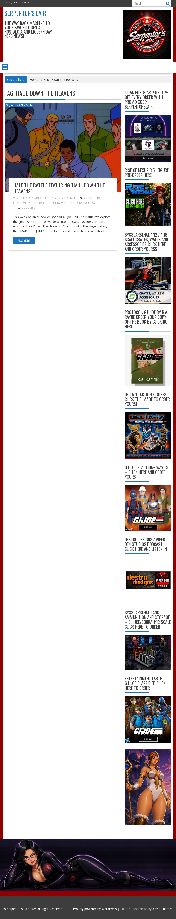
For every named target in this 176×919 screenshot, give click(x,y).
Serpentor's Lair (25, 13)
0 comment (28, 207)
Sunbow (89, 203)
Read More (24, 240)
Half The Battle (23, 105)
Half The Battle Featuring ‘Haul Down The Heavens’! (59, 188)
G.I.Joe (9, 105)
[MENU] (5, 67)
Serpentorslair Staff (61, 198)
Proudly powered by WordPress (95, 909)
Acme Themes (162, 909)
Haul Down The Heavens (66, 203)
